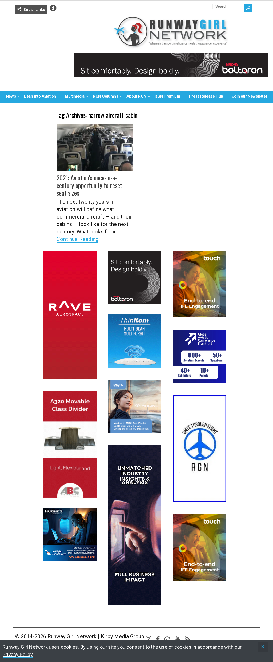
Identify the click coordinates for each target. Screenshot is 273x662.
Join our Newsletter (249, 96)
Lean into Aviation (40, 96)
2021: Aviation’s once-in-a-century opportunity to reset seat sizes (89, 185)
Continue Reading (77, 239)
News (11, 96)
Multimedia (75, 96)
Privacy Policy (18, 654)
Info (53, 8)
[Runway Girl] (170, 45)
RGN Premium (167, 96)
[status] (263, 647)
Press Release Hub (206, 96)
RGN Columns (105, 96)
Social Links (34, 9)
